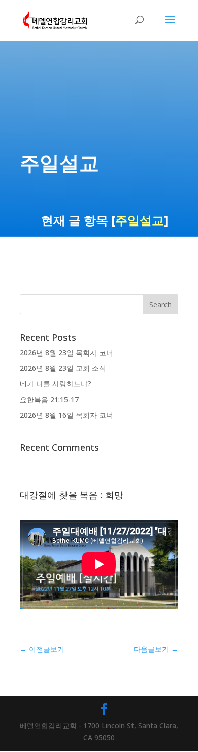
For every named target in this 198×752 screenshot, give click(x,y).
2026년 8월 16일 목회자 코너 (66, 415)
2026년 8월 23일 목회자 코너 (66, 353)
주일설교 (139, 220)
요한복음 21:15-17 (49, 399)
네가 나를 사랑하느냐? (55, 383)
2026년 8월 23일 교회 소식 (63, 368)
